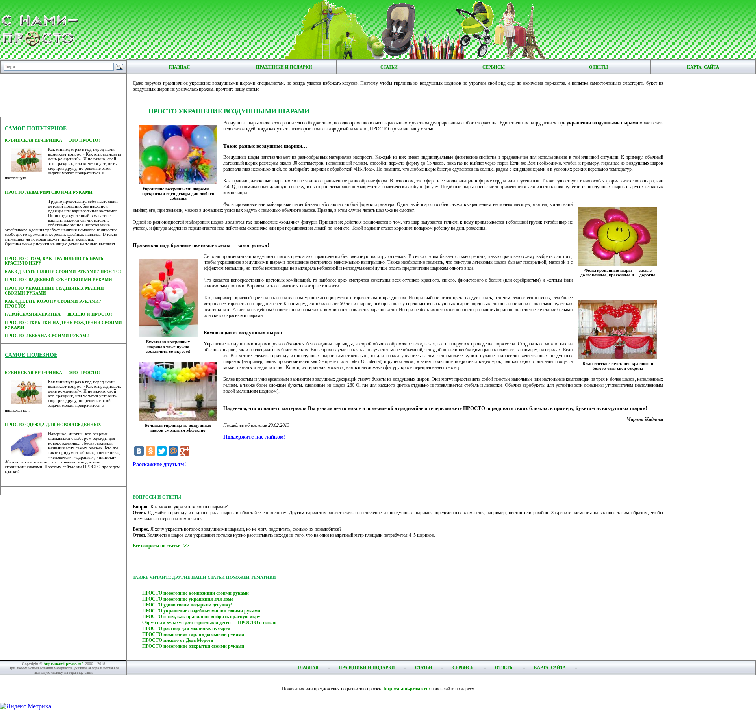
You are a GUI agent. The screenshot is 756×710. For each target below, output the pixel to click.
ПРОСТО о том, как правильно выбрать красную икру (201, 616)
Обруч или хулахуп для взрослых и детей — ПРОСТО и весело (209, 622)
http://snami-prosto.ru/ (63, 664)
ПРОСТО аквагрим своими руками (49, 192)
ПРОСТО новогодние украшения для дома (187, 599)
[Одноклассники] (150, 451)
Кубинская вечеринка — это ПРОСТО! (52, 140)
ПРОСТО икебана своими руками (47, 335)
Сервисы (493, 67)
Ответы (598, 67)
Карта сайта (703, 67)
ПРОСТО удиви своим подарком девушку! (187, 605)
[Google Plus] (184, 451)
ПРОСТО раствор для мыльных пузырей (186, 628)
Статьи (389, 67)
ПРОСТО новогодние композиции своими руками (195, 593)
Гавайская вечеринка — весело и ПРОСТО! (58, 314)
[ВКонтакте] (139, 451)
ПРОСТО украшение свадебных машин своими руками (201, 611)
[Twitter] (162, 451)
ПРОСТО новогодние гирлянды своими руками (193, 634)
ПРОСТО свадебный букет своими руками (58, 279)
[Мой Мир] (173, 451)
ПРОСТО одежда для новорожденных (53, 424)
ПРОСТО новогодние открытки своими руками (193, 646)
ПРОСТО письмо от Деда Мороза (177, 640)
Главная (179, 67)
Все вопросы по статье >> (161, 546)
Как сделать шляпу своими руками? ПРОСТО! (63, 271)
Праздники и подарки (284, 67)
